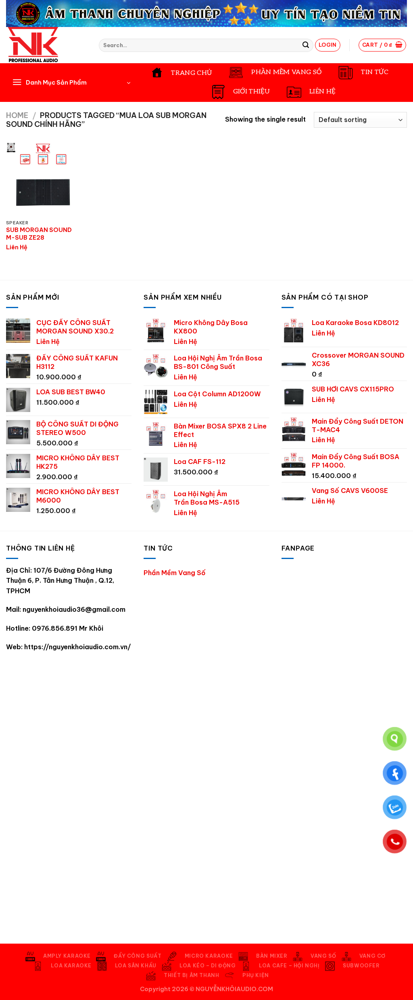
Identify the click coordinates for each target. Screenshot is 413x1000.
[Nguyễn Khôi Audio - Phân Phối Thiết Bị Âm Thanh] (46, 45)
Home (17, 115)
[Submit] (306, 45)
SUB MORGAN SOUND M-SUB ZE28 (39, 233)
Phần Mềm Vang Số (175, 573)
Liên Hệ (16, 247)
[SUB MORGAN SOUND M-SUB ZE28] (43, 178)
